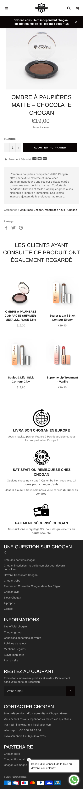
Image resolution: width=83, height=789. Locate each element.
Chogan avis (11, 591)
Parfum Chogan (19, 777)
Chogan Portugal (14, 759)
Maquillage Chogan (31, 209)
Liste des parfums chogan (20, 559)
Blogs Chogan (12, 597)
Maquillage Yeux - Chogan (61, 209)
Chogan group (12, 632)
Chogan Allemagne (15, 764)
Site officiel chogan (15, 626)
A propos (9, 603)
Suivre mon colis (14, 654)
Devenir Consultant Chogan (21, 575)
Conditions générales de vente (22, 637)
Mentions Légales (14, 649)
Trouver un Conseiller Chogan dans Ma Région (32, 586)
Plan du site (11, 660)
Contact (8, 608)
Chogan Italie (12, 753)
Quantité (10, 139)
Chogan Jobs (12, 580)
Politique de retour (15, 643)
